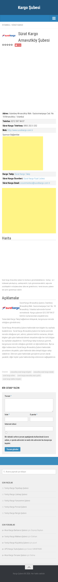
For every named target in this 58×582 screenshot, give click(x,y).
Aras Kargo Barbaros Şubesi (15, 530)
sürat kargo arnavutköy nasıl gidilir (29, 376)
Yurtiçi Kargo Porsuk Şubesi (15, 507)
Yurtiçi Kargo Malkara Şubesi (15, 536)
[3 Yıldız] (7, 45)
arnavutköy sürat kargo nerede (43, 372)
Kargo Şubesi (29, 7)
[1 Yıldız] (3, 45)
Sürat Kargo (17, 25)
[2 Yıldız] (5, 45)
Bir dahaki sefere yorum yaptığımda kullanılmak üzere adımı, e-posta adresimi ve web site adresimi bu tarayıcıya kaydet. (28, 440)
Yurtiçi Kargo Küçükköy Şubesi (16, 543)
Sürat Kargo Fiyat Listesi (34, 178)
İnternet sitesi (10, 424)
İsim (7, 414)
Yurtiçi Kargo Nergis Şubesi (15, 513)
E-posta (33, 414)
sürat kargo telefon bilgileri (12, 379)
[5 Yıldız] (12, 45)
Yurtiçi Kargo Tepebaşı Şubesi (16, 488)
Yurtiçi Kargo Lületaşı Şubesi (15, 494)
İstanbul (6, 25)
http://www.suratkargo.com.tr (20, 130)
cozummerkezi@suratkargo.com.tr (35, 183)
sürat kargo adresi (9, 376)
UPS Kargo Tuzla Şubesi (14, 549)
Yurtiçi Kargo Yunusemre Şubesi (17, 500)
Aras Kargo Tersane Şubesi (15, 555)
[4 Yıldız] (9, 45)
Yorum (8, 396)
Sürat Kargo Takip (22, 174)
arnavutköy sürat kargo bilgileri (21, 372)
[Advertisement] (29, 82)
